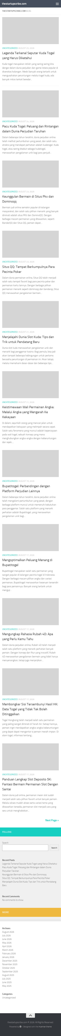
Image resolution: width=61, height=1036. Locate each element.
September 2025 (10, 971)
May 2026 (6, 942)
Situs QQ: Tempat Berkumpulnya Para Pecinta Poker (26, 878)
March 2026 (7, 950)
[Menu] (57, 3)
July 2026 (6, 935)
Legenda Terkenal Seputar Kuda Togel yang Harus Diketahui (29, 863)
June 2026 (7, 939)
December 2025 (9, 960)
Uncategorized (10, 48)
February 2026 (9, 953)
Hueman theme (45, 1027)
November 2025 (9, 964)
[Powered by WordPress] (20, 1027)
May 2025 (6, 986)
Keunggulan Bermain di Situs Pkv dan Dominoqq (24, 874)
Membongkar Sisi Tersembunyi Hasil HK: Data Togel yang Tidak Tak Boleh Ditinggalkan (30, 709)
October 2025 (8, 968)
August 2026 (8, 932)
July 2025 (6, 978)
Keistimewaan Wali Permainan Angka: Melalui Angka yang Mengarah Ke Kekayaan (28, 412)
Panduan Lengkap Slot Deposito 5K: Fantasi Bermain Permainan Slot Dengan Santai (30, 784)
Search (5, 842)
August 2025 (8, 975)
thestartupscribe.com (14, 3)
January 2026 (8, 957)
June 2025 (7, 982)
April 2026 (7, 946)
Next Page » (52, 820)
